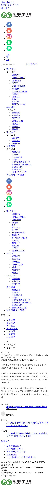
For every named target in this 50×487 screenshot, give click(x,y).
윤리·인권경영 (18, 86)
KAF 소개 (11, 69)
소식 (11, 253)
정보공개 (16, 152)
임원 (13, 225)
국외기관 (15, 102)
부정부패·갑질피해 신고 (21, 162)
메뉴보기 (5, 8)
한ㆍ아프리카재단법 (19, 92)
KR (7, 55)
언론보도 (16, 118)
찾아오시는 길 (18, 104)
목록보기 (5, 441)
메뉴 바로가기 (7, 2)
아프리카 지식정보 (15, 175)
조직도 (15, 83)
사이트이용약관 (13, 446)
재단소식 (16, 124)
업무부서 (15, 230)
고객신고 (16, 159)
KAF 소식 (11, 107)
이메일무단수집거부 (16, 452)
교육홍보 (16, 140)
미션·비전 (16, 80)
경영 (10, 287)
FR (7, 59)
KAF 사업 (11, 132)
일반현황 (16, 75)
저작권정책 (11, 454)
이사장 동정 (17, 121)
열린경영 (10, 146)
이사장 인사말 (18, 77)
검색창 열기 (31, 64)
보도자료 (16, 115)
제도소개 (15, 154)
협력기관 (16, 96)
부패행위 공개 (17, 169)
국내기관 (15, 99)
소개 (11, 211)
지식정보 (15, 310)
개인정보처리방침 (14, 449)
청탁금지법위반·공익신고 (21, 164)
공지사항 (16, 112)
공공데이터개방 (19, 172)
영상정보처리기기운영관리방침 (21, 457)
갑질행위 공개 (17, 167)
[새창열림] (9, 27)
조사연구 (16, 143)
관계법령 (16, 89)
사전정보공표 (17, 157)
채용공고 (16, 129)
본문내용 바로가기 (10, 5)
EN (7, 57)
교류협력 (16, 138)
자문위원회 (16, 227)
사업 (11, 276)
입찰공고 (16, 126)
